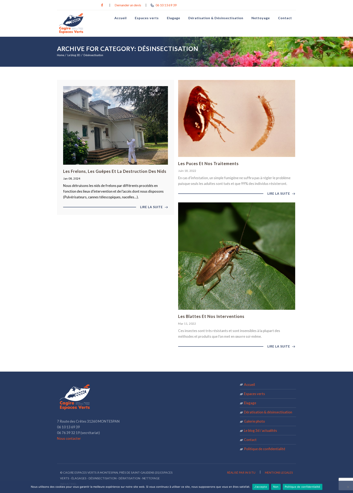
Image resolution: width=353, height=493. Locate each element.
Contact (285, 18)
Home (60, 55)
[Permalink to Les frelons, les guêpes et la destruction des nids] (115, 163)
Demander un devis (128, 5)
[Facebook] (102, 5)
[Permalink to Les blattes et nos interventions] (236, 308)
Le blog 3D (73, 55)
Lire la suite (152, 207)
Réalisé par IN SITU (241, 472)
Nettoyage (260, 18)
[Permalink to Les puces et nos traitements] (236, 155)
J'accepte (260, 486)
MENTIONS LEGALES (279, 472)
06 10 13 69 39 (165, 5)
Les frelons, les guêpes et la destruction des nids (114, 171)
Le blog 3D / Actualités (260, 430)
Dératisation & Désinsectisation (215, 18)
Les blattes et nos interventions (211, 316)
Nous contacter (69, 438)
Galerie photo (254, 421)
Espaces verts (147, 18)
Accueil (120, 18)
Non (276, 486)
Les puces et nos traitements (208, 163)
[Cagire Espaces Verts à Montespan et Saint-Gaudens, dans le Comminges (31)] (78, 23)
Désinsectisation (93, 55)
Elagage (173, 18)
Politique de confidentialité (264, 449)
